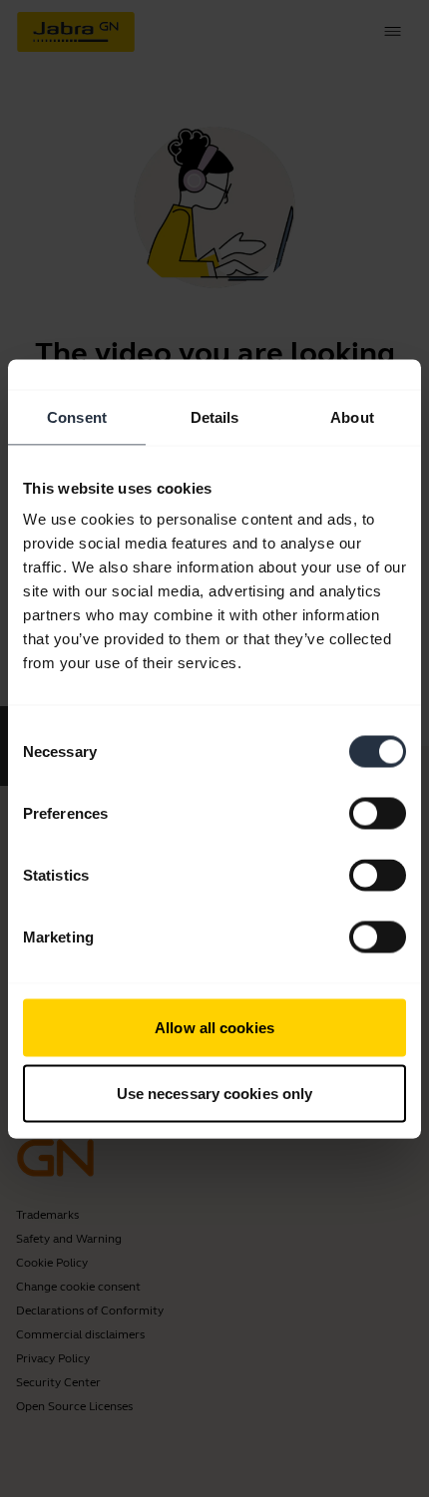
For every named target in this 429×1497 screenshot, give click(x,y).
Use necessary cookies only (215, 1092)
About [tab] (352, 416)
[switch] (377, 814)
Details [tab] (215, 416)
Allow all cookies (214, 1027)
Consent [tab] (77, 416)
